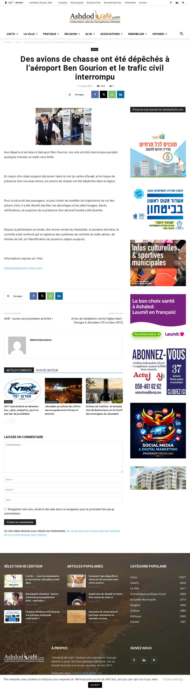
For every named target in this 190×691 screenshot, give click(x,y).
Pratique (49, 34)
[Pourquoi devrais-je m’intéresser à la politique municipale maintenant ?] (12, 616)
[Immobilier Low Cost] (158, 488)
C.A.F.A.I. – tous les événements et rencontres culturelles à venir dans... (43, 579)
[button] (181, 34)
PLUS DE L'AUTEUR (47, 370)
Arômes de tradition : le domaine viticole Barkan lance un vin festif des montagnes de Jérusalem (104, 410)
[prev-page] (6, 421)
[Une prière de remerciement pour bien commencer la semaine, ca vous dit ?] (76, 616)
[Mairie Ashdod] (158, 231)
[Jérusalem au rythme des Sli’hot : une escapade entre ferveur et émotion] (63, 390)
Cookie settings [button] (173, 679)
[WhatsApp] (112, 94)
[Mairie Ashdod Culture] (158, 285)
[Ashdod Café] (95, 17)
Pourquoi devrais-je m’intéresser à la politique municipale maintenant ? (43, 615)
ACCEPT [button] (95, 684)
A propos (62, 2)
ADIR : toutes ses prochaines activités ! (28, 318)
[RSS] (183, 2)
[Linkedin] (177, 2)
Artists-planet (77, 2)
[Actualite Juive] (158, 394)
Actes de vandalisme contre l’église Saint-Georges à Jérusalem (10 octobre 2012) (97, 320)
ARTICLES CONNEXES (19, 370)
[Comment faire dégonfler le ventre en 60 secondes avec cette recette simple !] (76, 581)
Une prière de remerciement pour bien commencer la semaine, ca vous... (103, 615)
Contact (143, 2)
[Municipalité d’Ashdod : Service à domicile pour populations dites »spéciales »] (13, 598)
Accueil (8, 42)
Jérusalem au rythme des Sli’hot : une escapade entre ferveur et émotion (63, 410)
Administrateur (41, 340)
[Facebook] (171, 2)
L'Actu (18, 42)
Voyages (158, 34)
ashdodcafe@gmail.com (87, 673)
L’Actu (11, 34)
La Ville (29, 34)
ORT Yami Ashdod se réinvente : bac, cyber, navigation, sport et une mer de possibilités (21, 410)
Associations (110, 34)
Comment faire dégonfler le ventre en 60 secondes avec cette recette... (103, 579)
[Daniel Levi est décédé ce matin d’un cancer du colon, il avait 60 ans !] (76, 598)
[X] (103, 94)
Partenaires (130, 2)
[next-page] (12, 421)
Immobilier (136, 34)
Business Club (93, 2)
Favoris (8, 401)
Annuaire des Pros (112, 2)
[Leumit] (158, 339)
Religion (71, 34)
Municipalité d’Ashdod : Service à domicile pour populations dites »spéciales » (42, 597)
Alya (88, 34)
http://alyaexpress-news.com (23, 268)
